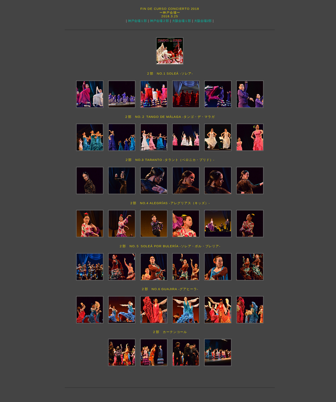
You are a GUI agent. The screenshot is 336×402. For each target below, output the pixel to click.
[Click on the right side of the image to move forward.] (90, 94)
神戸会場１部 (137, 21)
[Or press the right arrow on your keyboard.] (154, 94)
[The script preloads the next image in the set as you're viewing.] (186, 94)
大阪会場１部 (181, 21)
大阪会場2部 (203, 21)
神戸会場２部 (159, 21)
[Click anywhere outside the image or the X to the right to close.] (218, 94)
